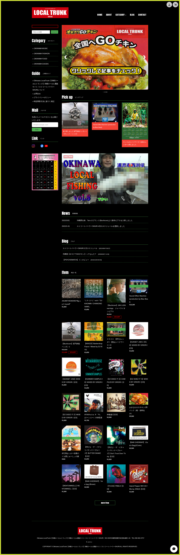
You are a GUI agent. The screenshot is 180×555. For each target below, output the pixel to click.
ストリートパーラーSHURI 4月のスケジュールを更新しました (101, 226)
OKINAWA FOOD (40, 59)
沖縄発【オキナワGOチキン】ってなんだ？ (79, 254)
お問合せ (37, 94)
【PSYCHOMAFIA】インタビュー (76, 260)
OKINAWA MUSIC (41, 48)
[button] (121, 15)
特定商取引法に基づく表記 (44, 101)
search (54, 32)
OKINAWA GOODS (41, 64)
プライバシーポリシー (42, 97)
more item (105, 503)
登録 (36, 130)
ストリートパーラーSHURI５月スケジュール (80, 248)
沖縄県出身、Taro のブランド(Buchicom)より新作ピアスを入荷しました (104, 220)
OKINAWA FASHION (42, 54)
